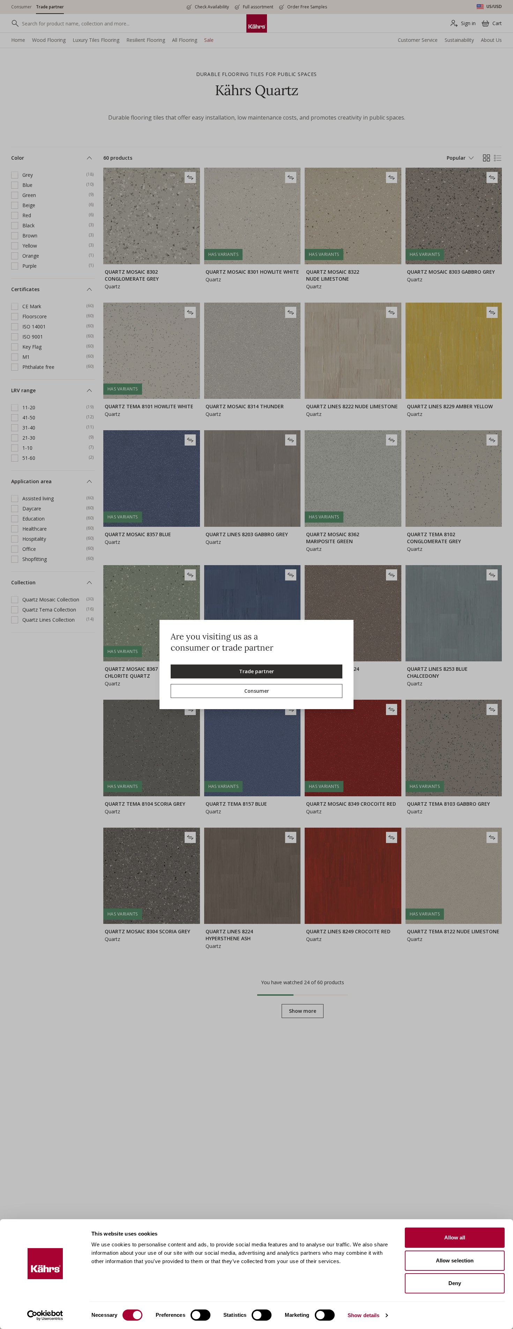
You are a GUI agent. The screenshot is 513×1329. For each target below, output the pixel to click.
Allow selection (455, 1260)
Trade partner (256, 671)
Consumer (256, 691)
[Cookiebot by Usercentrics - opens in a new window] (45, 1315)
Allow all (455, 1237)
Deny (454, 1283)
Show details (363, 1315)
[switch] (200, 1315)
